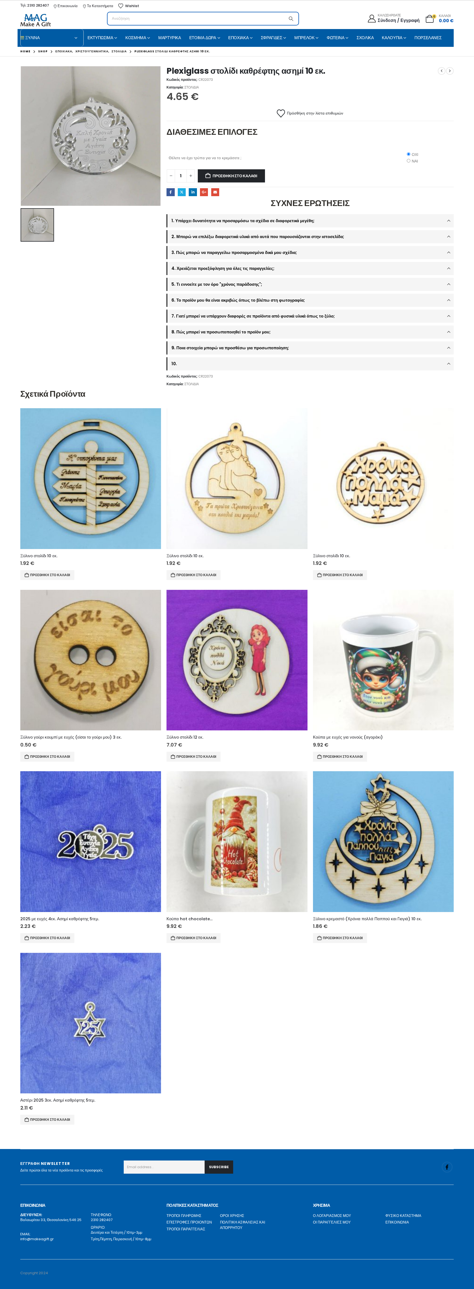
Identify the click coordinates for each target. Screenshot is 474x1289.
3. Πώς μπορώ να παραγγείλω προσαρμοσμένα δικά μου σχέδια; (234, 252)
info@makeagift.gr (37, 1239)
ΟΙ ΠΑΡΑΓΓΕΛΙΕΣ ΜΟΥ (332, 1222)
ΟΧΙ (415, 154)
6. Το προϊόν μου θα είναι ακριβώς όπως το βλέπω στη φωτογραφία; (238, 300)
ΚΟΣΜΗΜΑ (135, 38)
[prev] (441, 71)
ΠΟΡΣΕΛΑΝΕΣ (427, 38)
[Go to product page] (90, 478)
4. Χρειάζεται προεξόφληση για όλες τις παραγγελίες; (222, 268)
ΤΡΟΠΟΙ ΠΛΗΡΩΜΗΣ (184, 1215)
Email (215, 192)
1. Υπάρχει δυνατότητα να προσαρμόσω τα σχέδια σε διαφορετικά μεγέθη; (242, 221)
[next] (450, 71)
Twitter (182, 192)
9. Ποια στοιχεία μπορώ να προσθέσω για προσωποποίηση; (230, 348)
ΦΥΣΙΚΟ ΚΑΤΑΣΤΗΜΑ (403, 1215)
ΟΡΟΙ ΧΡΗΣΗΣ (232, 1215)
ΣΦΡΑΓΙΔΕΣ (271, 38)
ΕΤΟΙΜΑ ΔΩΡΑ (202, 38)
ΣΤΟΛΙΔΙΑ (191, 87)
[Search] (291, 18)
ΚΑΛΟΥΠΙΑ (392, 38)
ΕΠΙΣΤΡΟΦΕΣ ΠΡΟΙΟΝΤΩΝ (189, 1222)
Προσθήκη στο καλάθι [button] (50, 575)
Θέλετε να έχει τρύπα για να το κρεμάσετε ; (205, 158)
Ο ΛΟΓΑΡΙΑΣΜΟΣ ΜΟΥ (332, 1215)
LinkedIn (193, 192)
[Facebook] (447, 1167)
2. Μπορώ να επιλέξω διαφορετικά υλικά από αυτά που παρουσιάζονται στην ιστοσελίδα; (257, 236)
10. (174, 364)
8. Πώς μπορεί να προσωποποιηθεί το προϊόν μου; (220, 332)
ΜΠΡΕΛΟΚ (304, 38)
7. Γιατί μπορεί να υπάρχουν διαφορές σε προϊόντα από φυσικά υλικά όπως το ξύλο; (253, 316)
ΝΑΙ (415, 161)
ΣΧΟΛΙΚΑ (365, 38)
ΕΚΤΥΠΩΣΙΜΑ (100, 38)
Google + (204, 192)
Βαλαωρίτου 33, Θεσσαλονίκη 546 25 (50, 1219)
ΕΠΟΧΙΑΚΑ (238, 38)
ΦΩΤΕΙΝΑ (335, 38)
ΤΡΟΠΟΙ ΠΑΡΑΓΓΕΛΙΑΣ (186, 1229)
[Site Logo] (35, 20)
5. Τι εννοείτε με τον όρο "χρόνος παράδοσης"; (216, 284)
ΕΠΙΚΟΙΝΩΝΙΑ (397, 1222)
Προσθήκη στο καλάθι (235, 176)
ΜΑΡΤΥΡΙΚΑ (169, 38)
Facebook (170, 192)
